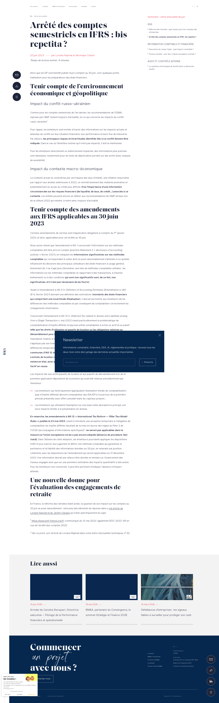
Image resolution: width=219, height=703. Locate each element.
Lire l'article (33, 575)
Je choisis (19, 694)
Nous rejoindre (73, 6)
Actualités (84, 6)
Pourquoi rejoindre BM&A (155, 666)
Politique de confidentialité (55, 696)
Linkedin (175, 653)
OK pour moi (31, 694)
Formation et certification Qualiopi (183, 666)
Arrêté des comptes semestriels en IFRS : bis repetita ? (172, 37)
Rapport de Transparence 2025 (182, 663)
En (195, 6)
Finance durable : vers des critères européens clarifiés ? (172, 54)
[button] (4, 700)
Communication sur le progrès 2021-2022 (185, 659)
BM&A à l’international (58, 6)
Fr (193, 6)
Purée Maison (177, 696)
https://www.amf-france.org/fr (47, 521)
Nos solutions (34, 6)
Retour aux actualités (40, 16)
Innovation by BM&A (153, 659)
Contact (93, 6)
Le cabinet (45, 6)
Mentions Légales (35, 696)
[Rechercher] (197, 6)
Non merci (7, 694)
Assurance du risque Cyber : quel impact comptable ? (171, 49)
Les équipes (151, 663)
